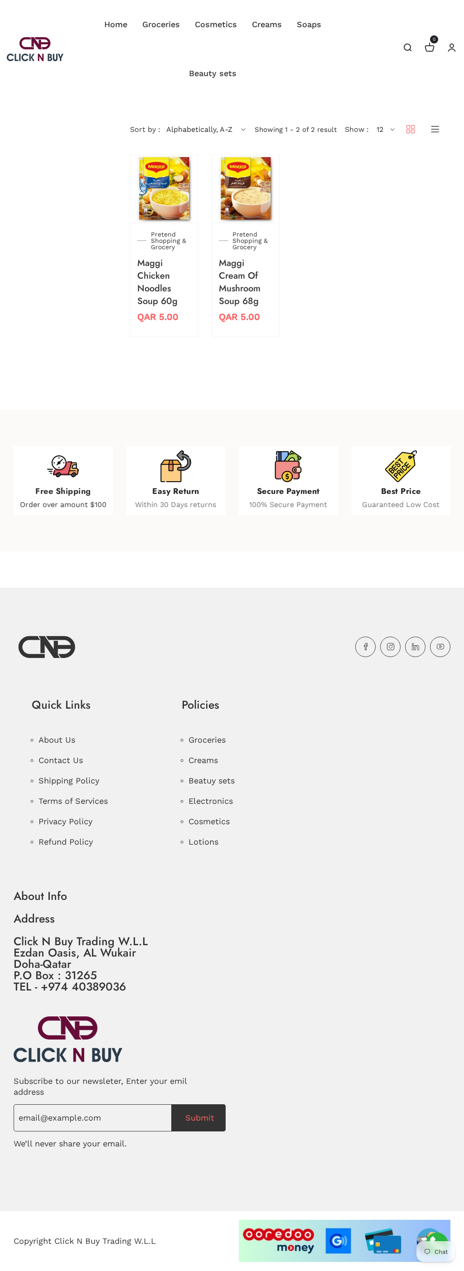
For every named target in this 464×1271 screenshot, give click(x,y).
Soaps (309, 24)
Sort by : (145, 129)
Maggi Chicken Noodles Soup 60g (157, 282)
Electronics (210, 801)
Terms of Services (73, 801)
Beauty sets (213, 73)
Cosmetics (216, 24)
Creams (267, 24)
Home (115, 24)
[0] (429, 49)
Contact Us (61, 760)
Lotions (203, 841)
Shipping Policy (69, 780)
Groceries (161, 24)
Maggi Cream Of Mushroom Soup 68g (240, 282)
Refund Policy (66, 841)
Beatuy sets (211, 780)
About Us (57, 739)
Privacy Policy (65, 821)
